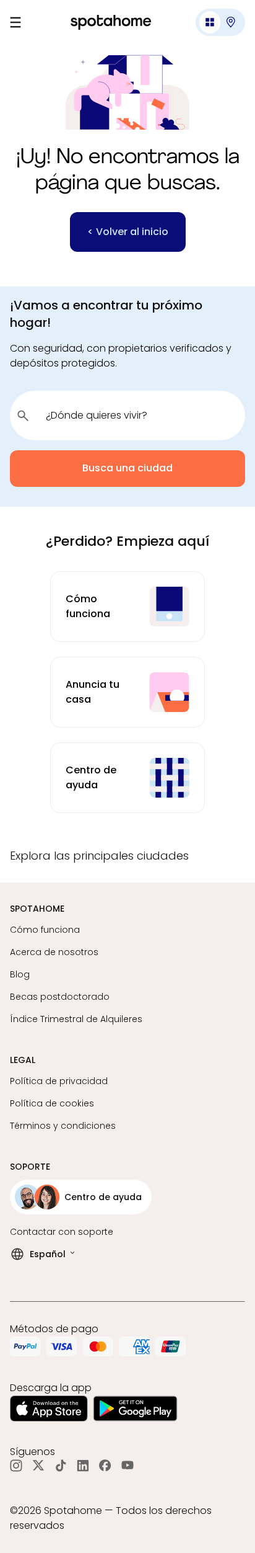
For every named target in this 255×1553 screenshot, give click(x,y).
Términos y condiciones (63, 1125)
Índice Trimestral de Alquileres (76, 1019)
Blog (20, 974)
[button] (220, 22)
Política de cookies (52, 1103)
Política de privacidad (59, 1081)
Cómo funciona (45, 929)
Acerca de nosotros (54, 952)
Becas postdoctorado (60, 996)
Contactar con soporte (61, 1232)
